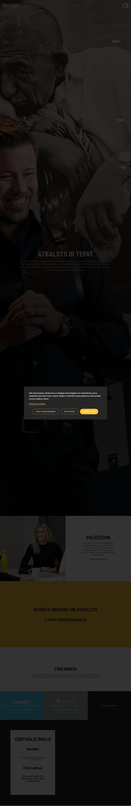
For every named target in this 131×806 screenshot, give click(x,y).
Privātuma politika (37, 404)
